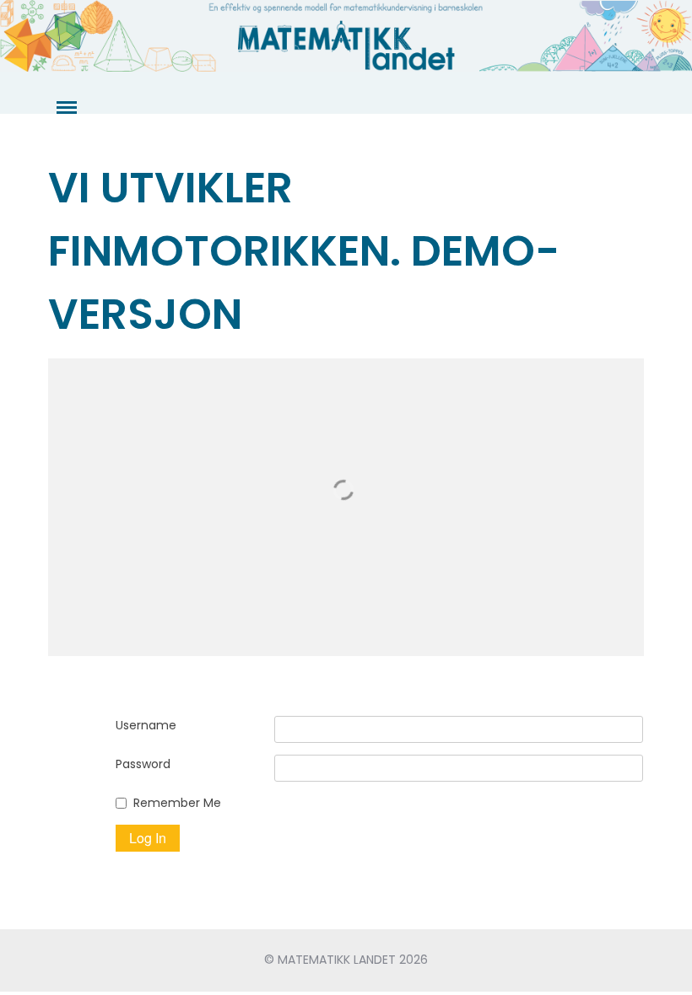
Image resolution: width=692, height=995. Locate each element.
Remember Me (177, 802)
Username (146, 725)
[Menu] (65, 108)
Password (143, 764)
